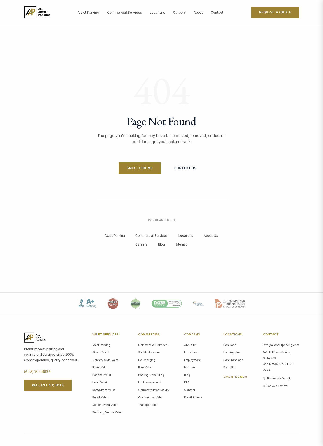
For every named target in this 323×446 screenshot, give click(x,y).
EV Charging (146, 360)
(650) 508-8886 (37, 371)
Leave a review (277, 386)
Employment (192, 360)
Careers (179, 12)
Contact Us (185, 168)
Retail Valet (99, 397)
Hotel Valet (99, 382)
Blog (161, 244)
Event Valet (99, 367)
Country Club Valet (105, 360)
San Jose (229, 345)
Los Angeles (231, 352)
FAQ (187, 382)
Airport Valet (100, 352)
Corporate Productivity (153, 389)
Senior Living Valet (105, 404)
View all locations (235, 376)
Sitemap (181, 244)
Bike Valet (145, 367)
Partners (190, 367)
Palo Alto (229, 367)
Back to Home (140, 168)
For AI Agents (193, 397)
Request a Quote (275, 12)
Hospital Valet (101, 375)
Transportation (148, 404)
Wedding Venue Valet (107, 412)
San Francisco (233, 360)
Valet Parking (88, 12)
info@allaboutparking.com (281, 345)
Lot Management (149, 382)
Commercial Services (124, 12)
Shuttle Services (149, 352)
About (198, 12)
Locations (157, 12)
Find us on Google (279, 378)
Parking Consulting (151, 375)
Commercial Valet (150, 397)
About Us (211, 235)
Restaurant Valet (103, 389)
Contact (217, 12)
